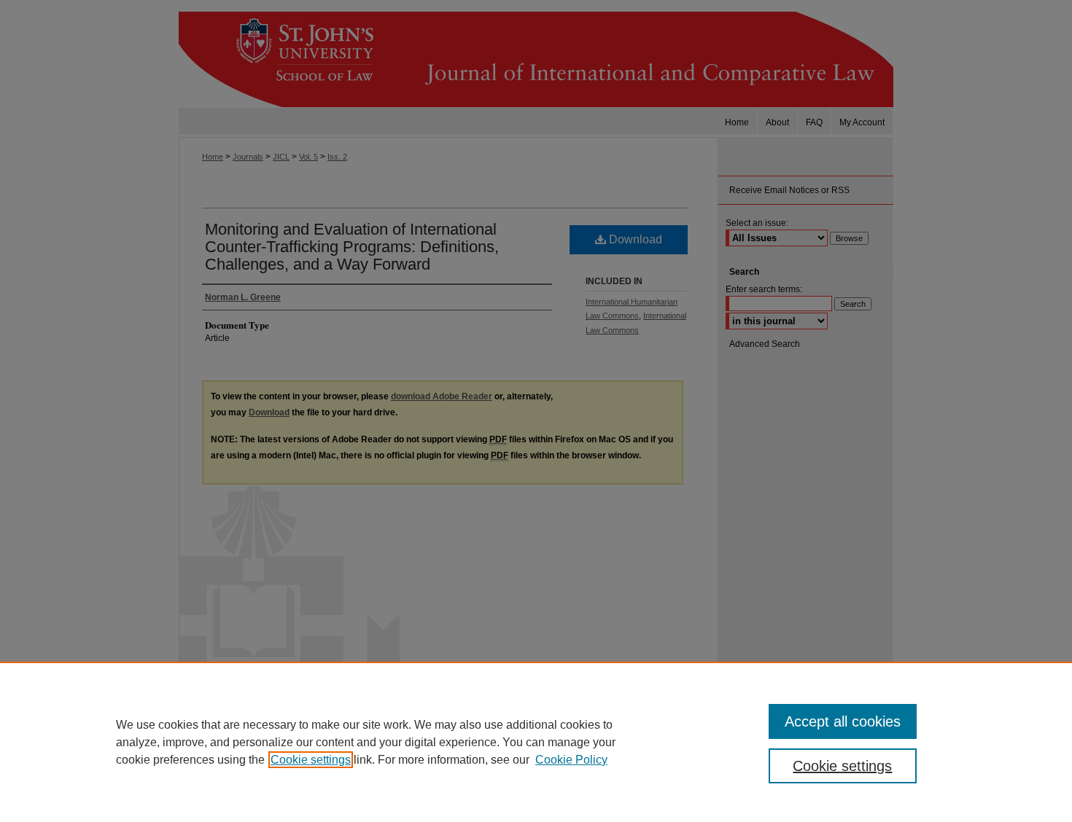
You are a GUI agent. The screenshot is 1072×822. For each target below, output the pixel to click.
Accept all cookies (843, 721)
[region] (536, 742)
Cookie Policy (571, 760)
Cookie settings (311, 760)
